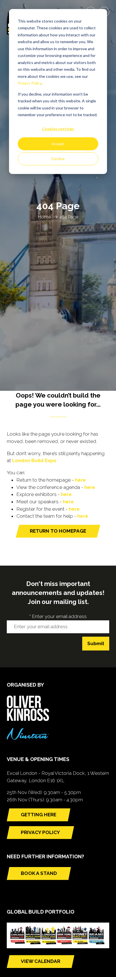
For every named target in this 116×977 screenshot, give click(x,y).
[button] (58, 531)
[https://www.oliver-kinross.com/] (28, 719)
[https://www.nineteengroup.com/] (28, 738)
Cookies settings (58, 128)
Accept (58, 143)
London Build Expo (34, 460)
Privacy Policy (29, 83)
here (80, 480)
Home (44, 217)
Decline (58, 158)
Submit (95, 643)
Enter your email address (58, 616)
